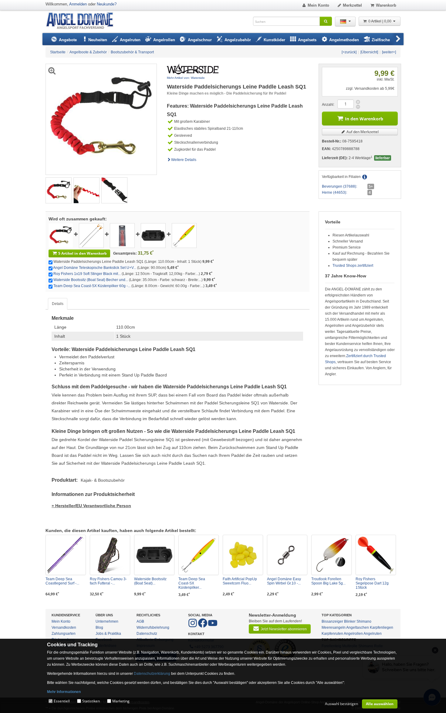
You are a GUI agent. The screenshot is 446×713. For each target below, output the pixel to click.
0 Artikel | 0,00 (380, 21)
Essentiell (62, 701)
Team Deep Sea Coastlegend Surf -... (62, 581)
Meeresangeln (334, 627)
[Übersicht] (369, 52)
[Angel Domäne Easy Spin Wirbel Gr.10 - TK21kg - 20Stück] (287, 555)
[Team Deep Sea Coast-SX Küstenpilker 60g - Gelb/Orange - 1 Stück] (184, 235)
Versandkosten (64, 627)
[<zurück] (349, 52)
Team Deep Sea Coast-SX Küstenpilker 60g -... (91, 286)
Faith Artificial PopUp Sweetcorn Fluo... (240, 581)
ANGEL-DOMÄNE (83, 21)
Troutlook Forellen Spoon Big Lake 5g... (328, 581)
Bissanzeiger (332, 621)
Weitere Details (183, 160)
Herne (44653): (334, 192)
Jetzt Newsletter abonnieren (284, 629)
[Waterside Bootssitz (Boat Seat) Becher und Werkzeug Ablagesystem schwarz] (153, 235)
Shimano (363, 621)
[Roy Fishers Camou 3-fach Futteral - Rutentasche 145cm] (110, 555)
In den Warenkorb (364, 119)
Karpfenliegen (381, 627)
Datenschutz (147, 633)
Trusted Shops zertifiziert (353, 265)
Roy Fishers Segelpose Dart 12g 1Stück (372, 583)
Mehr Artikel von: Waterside (186, 77)
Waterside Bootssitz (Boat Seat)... (150, 581)
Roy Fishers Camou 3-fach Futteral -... (108, 581)
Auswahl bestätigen (341, 703)
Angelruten (372, 633)
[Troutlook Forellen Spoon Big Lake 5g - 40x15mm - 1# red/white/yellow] (331, 555)
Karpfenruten (332, 633)
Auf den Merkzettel (362, 131)
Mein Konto (318, 5)
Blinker (350, 621)
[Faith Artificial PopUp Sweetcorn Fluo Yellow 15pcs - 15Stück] (243, 555)
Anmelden (78, 4)
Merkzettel (352, 5)
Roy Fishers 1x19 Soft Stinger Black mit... (87, 274)
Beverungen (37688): (339, 186)
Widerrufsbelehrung (153, 627)
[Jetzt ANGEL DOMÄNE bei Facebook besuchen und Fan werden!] (193, 626)
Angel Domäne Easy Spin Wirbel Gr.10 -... (284, 581)
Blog (99, 627)
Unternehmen (107, 621)
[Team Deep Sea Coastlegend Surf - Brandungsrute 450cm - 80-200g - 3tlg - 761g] (66, 555)
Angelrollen (353, 633)
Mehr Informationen (64, 692)
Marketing (121, 701)
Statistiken (91, 701)
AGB (140, 621)
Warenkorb (386, 5)
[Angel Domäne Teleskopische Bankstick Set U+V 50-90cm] (91, 235)
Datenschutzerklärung (152, 673)
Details (57, 304)
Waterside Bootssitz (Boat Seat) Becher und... (90, 280)
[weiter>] (389, 52)
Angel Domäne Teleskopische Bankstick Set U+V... (94, 268)
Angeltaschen (357, 627)
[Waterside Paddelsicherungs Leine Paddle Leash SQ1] (59, 190)
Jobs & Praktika (108, 633)
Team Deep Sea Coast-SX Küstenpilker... (191, 583)
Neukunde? (107, 4)
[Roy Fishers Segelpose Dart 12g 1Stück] (376, 555)
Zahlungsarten (64, 633)
